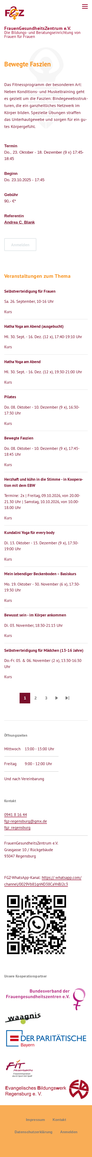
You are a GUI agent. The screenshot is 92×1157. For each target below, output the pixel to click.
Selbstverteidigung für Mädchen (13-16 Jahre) (44, 650)
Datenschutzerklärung (34, 1132)
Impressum (35, 1120)
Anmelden (68, 1132)
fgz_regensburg (17, 827)
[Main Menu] (85, 6)
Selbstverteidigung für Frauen (29, 291)
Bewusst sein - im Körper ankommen (35, 615)
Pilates (10, 396)
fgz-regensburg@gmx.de (25, 821)
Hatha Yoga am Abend (22, 361)
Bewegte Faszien (18, 438)
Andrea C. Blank (19, 222)
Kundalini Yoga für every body (29, 532)
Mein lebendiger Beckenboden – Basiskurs (40, 573)
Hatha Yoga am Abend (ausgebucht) (34, 326)
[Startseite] (14, 13)
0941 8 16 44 (15, 814)
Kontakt (59, 1120)
